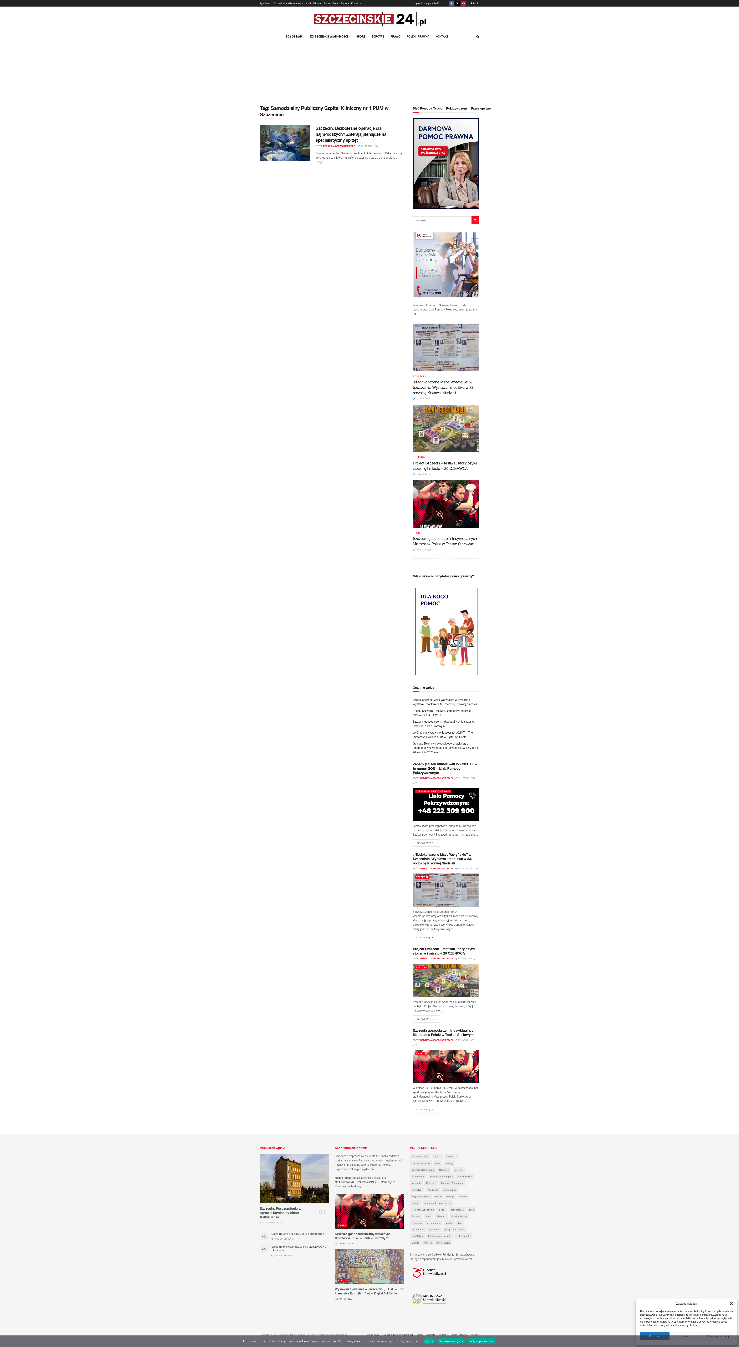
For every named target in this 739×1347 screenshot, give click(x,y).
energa (449, 1163)
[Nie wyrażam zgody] (734, 1341)
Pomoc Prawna (341, 3)
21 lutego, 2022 (466, 778)
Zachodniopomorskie (439, 1235)
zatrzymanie (463, 1235)
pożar (442, 1209)
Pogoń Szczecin (421, 1196)
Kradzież (431, 1183)
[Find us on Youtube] (463, 3)
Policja (450, 1196)
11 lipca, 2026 (464, 868)
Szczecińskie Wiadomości (287, 3)
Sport (308, 3)
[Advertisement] (369, 70)
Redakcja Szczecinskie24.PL (339, 146)
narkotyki (417, 1189)
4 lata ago (366, 145)
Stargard (441, 1216)
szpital (449, 1222)
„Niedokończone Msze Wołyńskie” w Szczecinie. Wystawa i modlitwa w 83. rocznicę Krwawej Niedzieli (444, 387)
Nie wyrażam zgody (451, 1341)
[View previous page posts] (443, 558)
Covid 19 (451, 1156)
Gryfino (459, 1169)
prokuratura (457, 1209)
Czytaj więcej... (428, 842)
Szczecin (419, 376)
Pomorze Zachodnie (423, 1209)
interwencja (418, 1176)
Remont (416, 1216)
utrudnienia (418, 1229)
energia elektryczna (423, 1169)
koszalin (416, 1183)
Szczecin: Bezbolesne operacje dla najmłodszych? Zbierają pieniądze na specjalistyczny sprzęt (351, 134)
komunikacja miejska (441, 1176)
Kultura (419, 457)
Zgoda (429, 1341)
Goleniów (444, 1169)
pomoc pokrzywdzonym (438, 1202)
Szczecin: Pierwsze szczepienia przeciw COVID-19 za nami (299, 1248)
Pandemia (432, 1189)
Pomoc (415, 1202)
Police (438, 1196)
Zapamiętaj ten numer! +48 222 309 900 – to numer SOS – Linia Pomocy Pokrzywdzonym (445, 768)
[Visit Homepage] (369, 19)
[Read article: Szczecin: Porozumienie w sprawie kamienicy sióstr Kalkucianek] (294, 1178)
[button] (731, 1303)
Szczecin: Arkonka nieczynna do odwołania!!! (297, 1234)
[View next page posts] (449, 558)
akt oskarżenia (420, 1156)
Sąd (460, 1222)
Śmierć (428, 1242)
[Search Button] (477, 36)
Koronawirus (465, 1176)
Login (476, 3)
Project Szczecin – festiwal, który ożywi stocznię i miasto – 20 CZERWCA (445, 465)
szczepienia (434, 1222)
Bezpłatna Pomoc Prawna (433, 791)
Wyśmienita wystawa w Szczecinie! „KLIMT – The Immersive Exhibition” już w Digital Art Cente (369, 1291)
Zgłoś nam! (266, 3)
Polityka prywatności (481, 1341)
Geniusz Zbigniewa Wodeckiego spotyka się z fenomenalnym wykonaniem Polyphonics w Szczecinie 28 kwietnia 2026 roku (446, 747)
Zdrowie (317, 3)
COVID (437, 1156)
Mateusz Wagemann (452, 1183)
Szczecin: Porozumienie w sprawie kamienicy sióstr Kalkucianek (280, 1213)
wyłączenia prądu (454, 1229)
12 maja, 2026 (464, 958)
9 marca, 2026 (344, 1298)
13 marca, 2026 (465, 1040)
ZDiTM (415, 1242)
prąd (471, 1209)
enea (438, 1163)
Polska (463, 1196)
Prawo (327, 3)
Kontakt (355, 3)
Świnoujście (443, 1242)
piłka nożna (449, 1189)
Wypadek (434, 1229)
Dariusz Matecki (421, 1163)
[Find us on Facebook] (451, 3)
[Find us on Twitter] (457, 3)
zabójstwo (417, 1235)
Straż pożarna (459, 1216)
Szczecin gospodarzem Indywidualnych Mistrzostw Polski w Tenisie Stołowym (445, 540)
